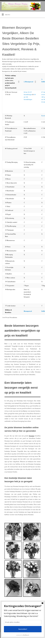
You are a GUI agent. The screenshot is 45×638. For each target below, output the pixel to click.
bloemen (31, 436)
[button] (35, 81)
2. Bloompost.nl (28, 82)
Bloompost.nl (28, 311)
